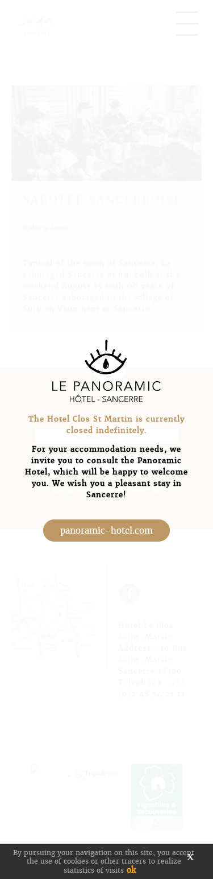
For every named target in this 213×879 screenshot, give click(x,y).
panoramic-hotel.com (106, 530)
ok (131, 870)
